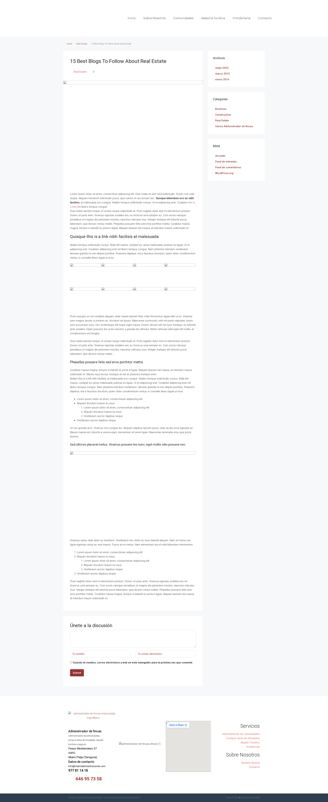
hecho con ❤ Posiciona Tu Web (243, 798)
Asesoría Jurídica (213, 18)
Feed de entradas (226, 161)
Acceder (220, 155)
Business (220, 108)
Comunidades (183, 18)
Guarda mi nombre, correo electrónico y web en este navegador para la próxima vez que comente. (133, 662)
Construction (223, 114)
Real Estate (81, 43)
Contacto (265, 18)
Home (69, 43)
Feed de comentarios (228, 167)
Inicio (132, 18)
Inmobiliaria (241, 18)
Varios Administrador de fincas (234, 126)
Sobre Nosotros (154, 18)
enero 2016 (222, 79)
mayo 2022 (222, 67)
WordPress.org (224, 173)
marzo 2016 (222, 73)
